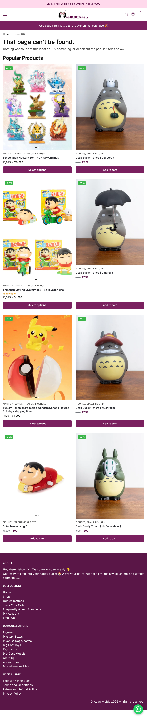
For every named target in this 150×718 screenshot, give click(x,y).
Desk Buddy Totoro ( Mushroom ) (96, 407)
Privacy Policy (12, 693)
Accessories (11, 662)
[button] (141, 14)
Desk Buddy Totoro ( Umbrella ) (95, 272)
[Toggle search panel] (127, 14)
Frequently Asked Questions (22, 609)
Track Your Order (14, 605)
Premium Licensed (35, 153)
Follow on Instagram (16, 680)
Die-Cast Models (14, 653)
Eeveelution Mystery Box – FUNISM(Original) (31, 157)
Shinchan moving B (15, 526)
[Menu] (9, 14)
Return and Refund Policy (20, 689)
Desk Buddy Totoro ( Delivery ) (95, 157)
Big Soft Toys (12, 645)
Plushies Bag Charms (17, 641)
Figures (80, 153)
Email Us (9, 618)
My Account (11, 613)
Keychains (10, 649)
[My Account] (133, 14)
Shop (6, 596)
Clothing (9, 658)
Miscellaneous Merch (17, 666)
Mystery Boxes (12, 153)
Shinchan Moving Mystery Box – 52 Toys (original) (34, 289)
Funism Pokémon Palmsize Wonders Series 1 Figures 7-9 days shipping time (36, 409)
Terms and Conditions (18, 685)
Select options (37, 169)
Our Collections (13, 601)
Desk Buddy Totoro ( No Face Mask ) (98, 526)
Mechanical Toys (25, 522)
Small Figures (96, 153)
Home (6, 34)
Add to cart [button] (110, 169)
